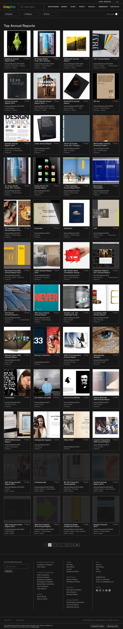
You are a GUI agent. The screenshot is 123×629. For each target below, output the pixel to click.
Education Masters (72, 594)
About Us (99, 565)
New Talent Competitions (74, 590)
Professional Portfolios (73, 582)
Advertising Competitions (44, 579)
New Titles (69, 565)
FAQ (97, 569)
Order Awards (41, 567)
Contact (98, 571)
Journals (69, 569)
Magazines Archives (72, 571)
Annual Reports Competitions (75, 602)
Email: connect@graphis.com (105, 582)
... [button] (63, 545)
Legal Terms (7, 620)
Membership (100, 567)
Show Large (110, 14)
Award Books (70, 567)
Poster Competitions (43, 575)
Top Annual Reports (72, 605)
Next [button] (77, 545)
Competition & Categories (45, 565)
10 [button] (66, 545)
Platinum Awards (42, 599)
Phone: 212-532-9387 (102, 579)
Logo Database (41, 589)
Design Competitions (43, 577)
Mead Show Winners (72, 607)
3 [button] (56, 545)
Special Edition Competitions (45, 584)
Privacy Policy (20, 620)
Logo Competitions (42, 586)
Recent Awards (41, 597)
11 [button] (70, 545)
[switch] (117, 14)
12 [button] (73, 545)
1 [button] (49, 545)
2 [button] (53, 545)
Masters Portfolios (71, 579)
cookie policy (35, 627)
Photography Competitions (45, 582)
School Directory (71, 592)
